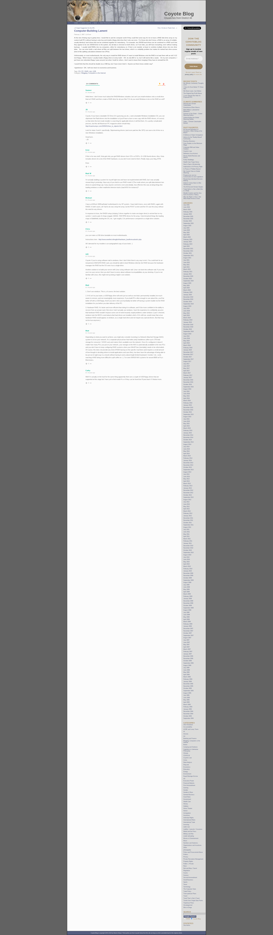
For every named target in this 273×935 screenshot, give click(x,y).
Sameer (89, 90)
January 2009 (187, 598)
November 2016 (188, 382)
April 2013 (186, 481)
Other (185, 847)
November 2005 (188, 686)
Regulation (186, 870)
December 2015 (188, 407)
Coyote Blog (179, 14)
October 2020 (187, 278)
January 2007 (187, 654)
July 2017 (186, 364)
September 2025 (188, 223)
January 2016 (187, 405)
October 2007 (187, 633)
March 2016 (187, 400)
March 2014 (187, 456)
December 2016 (188, 380)
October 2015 (187, 412)
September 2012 (188, 497)
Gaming (185, 787)
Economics (186, 767)
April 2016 (186, 398)
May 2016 (186, 396)
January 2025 (187, 241)
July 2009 (186, 585)
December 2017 (188, 352)
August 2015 (187, 416)
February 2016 (187, 403)
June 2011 (186, 532)
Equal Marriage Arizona (190, 776)
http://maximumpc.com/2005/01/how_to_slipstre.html (104, 126)
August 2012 (187, 499)
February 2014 (187, 458)
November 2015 (188, 410)
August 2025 (187, 225)
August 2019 (187, 306)
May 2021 (186, 264)
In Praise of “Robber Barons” (192, 169)
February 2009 (187, 596)
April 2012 (186, 509)
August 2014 (187, 444)
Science (185, 875)
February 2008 (187, 624)
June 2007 (186, 642)
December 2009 (188, 573)
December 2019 (188, 297)
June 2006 (186, 670)
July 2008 (186, 612)
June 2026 (186, 207)
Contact (134, 23)
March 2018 (187, 345)
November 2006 (188, 658)
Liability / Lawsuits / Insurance (192, 829)
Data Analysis (187, 762)
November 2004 (188, 713)
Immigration (187, 813)
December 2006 (188, 656)
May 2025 (186, 232)
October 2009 (187, 578)
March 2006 (187, 677)
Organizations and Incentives (192, 845)
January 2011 (187, 543)
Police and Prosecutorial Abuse (193, 852)
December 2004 (188, 711)
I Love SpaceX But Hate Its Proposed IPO (191, 96)
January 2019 (187, 322)
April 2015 (186, 426)
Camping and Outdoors (190, 747)
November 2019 (188, 299)
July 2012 (186, 502)
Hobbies (185, 806)
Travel (185, 896)
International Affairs (189, 820)
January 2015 (187, 433)
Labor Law (186, 827)
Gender (185, 790)
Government (187, 799)
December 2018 (188, 324)
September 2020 (188, 281)
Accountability (187, 727)
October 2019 (187, 301)
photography (187, 850)
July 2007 (186, 640)
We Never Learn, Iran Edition (192, 91)
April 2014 (186, 453)
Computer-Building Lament (90, 30)
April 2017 (186, 370)
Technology (186, 887)
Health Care (187, 801)
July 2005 (186, 695)
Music (185, 840)
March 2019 (187, 317)
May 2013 (186, 479)
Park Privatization (106, 23)
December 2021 (188, 248)
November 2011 (188, 520)
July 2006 (186, 667)
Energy (185, 771)
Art (184, 736)
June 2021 (186, 262)
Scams (185, 873)
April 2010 (186, 564)
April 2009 (186, 592)
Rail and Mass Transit (190, 868)
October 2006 (187, 661)
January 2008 (187, 626)
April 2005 (186, 702)
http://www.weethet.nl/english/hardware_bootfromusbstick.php (120, 239)
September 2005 (188, 690)
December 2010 (188, 545)
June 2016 (186, 393)
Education (186, 769)
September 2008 (188, 608)
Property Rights (188, 861)
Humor (185, 811)
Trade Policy (187, 891)
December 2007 (188, 628)
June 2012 (186, 504)
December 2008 (188, 601)
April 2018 (186, 343)
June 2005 (186, 697)
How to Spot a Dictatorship (191, 164)
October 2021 (187, 253)
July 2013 (186, 474)
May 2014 (186, 451)
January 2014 (187, 460)
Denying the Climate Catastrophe (189, 104)
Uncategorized (187, 905)
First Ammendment (189, 785)
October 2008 (187, 605)
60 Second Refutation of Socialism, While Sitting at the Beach (192, 131)
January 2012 (187, 515)
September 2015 (188, 414)
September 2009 (188, 580)
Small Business (188, 880)
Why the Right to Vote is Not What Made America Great (192, 197)
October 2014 (187, 439)
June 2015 (186, 421)
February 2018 (187, 347)
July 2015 (186, 419)
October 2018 (187, 329)
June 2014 (186, 449)
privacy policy (189, 74)
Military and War (188, 834)
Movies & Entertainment (190, 838)
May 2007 (186, 644)
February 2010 (187, 568)
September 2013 (188, 469)
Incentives (186, 815)
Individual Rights (188, 817)
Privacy (185, 857)
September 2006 (188, 663)
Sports (185, 882)
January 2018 (187, 350)
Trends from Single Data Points (193, 900)
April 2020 (186, 288)
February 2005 (187, 707)
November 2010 (188, 548)
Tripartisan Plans (188, 903)
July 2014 (186, 446)
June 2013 (186, 476)
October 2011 (187, 522)
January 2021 (187, 274)
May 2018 (186, 341)
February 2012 (187, 513)
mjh (87, 254)
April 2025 (186, 235)
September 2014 (188, 442)
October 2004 (187, 716)
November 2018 (188, 327)
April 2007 (186, 647)
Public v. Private (188, 864)
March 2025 (187, 237)
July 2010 (186, 557)
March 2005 (187, 704)
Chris (88, 229)
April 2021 (186, 267)
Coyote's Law (187, 758)
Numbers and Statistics (190, 843)
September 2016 (188, 387)
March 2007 (187, 649)
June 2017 (186, 366)
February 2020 (187, 292)
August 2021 (187, 258)
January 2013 (187, 488)
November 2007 (188, 631)
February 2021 (187, 271)
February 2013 (187, 486)
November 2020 (188, 276)
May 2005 (186, 700)
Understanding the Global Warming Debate (191, 118)
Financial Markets (188, 783)
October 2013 (187, 467)
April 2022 (186, 246)
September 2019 (188, 304)
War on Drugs (187, 907)
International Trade (189, 822)
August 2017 (187, 361)
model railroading (188, 836)
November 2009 (188, 575)
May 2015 (186, 423)
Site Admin (186, 925)
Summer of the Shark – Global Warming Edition (192, 114)
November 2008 (188, 603)
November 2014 (188, 437)
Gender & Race (188, 792)
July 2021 (186, 260)
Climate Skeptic (85, 23)
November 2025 (188, 218)
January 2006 (187, 681)
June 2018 (186, 338)
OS (79, 71)
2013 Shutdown (188, 724)
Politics (185, 854)
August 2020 (187, 283)
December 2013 (188, 463)
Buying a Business (189, 141)
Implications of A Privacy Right (192, 166)
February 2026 (187, 212)
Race (185, 866)
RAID (86, 71)
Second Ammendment (190, 877)
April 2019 (186, 315)
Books (185, 744)
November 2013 (188, 465)
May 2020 (186, 285)
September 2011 (188, 525)
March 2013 (187, 483)
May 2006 (186, 672)
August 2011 (187, 527)
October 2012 (187, 495)
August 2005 (187, 693)
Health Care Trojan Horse (191, 162)
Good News (187, 797)
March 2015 (187, 428)
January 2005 (187, 709)
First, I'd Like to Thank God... (167, 28)
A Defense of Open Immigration (193, 135)
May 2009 (186, 589)
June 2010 (186, 559)
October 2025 (187, 221)
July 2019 (186, 308)
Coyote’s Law (187, 151)
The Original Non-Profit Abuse (192, 93)
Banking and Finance (189, 738)
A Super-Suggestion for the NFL (85, 28)
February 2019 (187, 320)
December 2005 (188, 684)
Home (76, 23)
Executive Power (188, 781)
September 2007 (188, 635)
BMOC (95, 23)
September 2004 (188, 718)
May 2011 (186, 534)
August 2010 (187, 555)
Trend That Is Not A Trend (191, 898)
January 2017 (187, 377)
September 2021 (188, 255)
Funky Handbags (188, 159)
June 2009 (186, 587)
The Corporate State (189, 889)
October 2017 (187, 357)
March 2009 (187, 594)
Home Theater (187, 808)
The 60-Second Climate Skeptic (193, 187)
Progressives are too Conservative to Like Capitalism (193, 176)
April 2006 (186, 674)
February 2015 (187, 430)
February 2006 (187, 679)
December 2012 (188, 490)
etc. (184, 778)
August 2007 (187, 637)
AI (184, 731)
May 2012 (186, 506)
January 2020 (187, 294)
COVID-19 (186, 755)
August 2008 (187, 610)
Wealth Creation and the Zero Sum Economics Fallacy (192, 193)
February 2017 (187, 375)
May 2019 (186, 313)
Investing (186, 824)
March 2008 (187, 621)
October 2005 (187, 688)
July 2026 (186, 205)
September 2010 (188, 552)
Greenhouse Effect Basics (191, 107)
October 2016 (187, 384)
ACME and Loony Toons (190, 729)
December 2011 (188, 518)
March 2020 (187, 290)
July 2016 (186, 391)
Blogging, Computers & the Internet (93, 73)
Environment (187, 774)
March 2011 (187, 539)
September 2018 (188, 331)
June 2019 (186, 311)
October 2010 (187, 550)
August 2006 (187, 665)
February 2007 (187, 651)
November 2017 (188, 354)
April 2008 (186, 619)
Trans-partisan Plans (189, 893)
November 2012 (188, 492)
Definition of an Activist (190, 153)
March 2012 (187, 511)
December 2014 (188, 435)
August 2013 (187, 472)
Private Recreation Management (193, 859)
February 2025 (187, 239)
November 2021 (188, 251)
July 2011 (186, 529)
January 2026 (187, 214)
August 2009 (187, 582)
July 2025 (186, 228)
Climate (185, 753)
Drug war (186, 764)
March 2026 (187, 209)
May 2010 (186, 562)
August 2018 (187, 334)
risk (90, 71)
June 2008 (186, 614)
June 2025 (186, 230)
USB (94, 71)
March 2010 (187, 566)
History (185, 804)
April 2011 (186, 536)
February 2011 (187, 541)
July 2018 (186, 336)
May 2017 (186, 368)
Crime (185, 760)
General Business (188, 794)
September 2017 (188, 359)
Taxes (185, 884)
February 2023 (187, 244)
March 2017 (187, 373)
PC (82, 71)
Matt (87, 285)
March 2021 (187, 269)
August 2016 (187, 389)
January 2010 (187, 571)
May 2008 (186, 617)
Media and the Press (189, 831)
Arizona (185, 734)
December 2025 (188, 216)
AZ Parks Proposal (121, 23)
